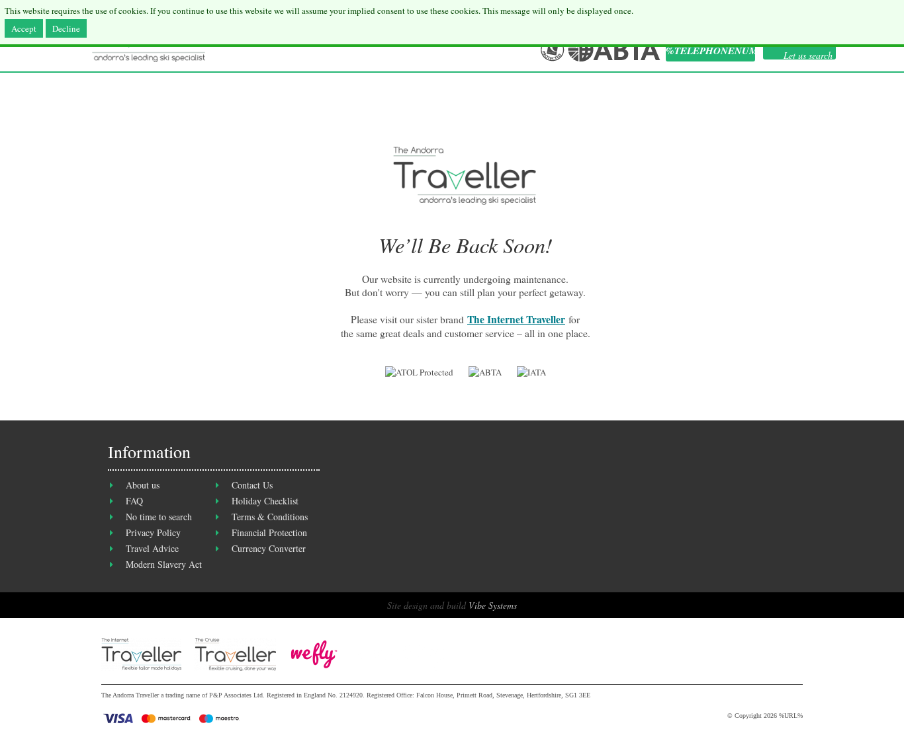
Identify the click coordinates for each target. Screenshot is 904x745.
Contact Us (252, 485)
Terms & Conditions (270, 516)
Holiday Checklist (265, 500)
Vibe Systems (493, 605)
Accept (23, 28)
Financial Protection (269, 532)
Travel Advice (152, 548)
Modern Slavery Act (164, 564)
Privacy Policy (153, 532)
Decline (66, 28)
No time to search (159, 516)
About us (142, 485)
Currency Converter (269, 548)
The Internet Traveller (516, 319)
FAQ (134, 500)
